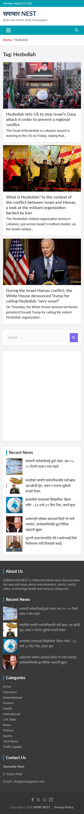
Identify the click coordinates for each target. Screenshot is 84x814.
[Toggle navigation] (8, 30)
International (11, 714)
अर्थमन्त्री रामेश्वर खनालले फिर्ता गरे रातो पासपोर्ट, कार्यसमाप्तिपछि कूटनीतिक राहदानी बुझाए (49, 524)
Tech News (10, 741)
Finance (8, 703)
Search (74, 337)
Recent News (21, 453)
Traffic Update (12, 747)
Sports (7, 736)
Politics (8, 730)
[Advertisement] (42, 396)
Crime (7, 687)
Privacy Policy (63, 807)
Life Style (9, 719)
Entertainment (12, 697)
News (7, 725)
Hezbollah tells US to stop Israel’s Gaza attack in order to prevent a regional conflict (41, 119)
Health (7, 708)
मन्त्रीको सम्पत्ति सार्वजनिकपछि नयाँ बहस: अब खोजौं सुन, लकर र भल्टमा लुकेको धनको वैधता (50, 486)
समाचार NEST (19, 14)
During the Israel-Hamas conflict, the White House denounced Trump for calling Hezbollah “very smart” (39, 296)
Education (10, 692)
